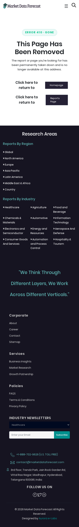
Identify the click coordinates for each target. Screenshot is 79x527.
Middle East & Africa (16, 183)
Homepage (56, 85)
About (13, 323)
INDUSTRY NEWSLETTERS (30, 418)
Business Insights (20, 361)
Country (9, 189)
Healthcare (11, 207)
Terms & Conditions (22, 400)
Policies (16, 386)
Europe (8, 164)
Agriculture (38, 207)
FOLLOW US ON (39, 487)
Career (13, 329)
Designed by (39, 518)
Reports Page (55, 100)
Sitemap (14, 342)
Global (8, 152)
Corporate (18, 315)
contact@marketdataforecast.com (40, 462)
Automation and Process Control (39, 244)
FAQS (12, 393)
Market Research (20, 368)
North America (13, 158)
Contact (14, 336)
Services (17, 354)
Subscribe (62, 434)
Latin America (13, 177)
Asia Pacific (11, 171)
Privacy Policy (17, 406)
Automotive (39, 218)
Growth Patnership (21, 374)
